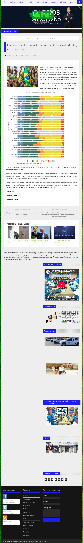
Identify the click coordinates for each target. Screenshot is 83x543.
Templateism (32, 541)
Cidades (21, 2)
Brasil (37, 2)
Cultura (72, 2)
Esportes (53, 2)
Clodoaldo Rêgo (30, 502)
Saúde (45, 2)
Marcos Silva (29, 525)
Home (9, 38)
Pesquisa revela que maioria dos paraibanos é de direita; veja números (39, 38)
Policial (30, 2)
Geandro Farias (29, 522)
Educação (63, 2)
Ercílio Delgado (29, 515)
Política (12, 2)
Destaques (28, 509)
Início (4, 2)
